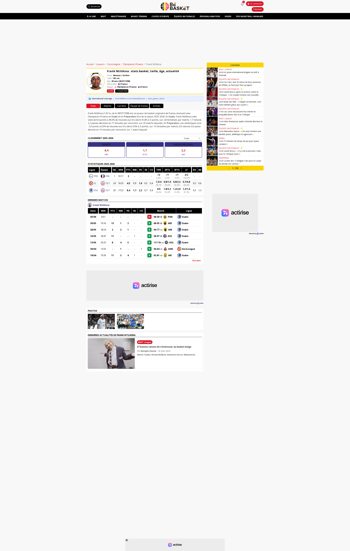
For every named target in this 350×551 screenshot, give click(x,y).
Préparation (130, 116)
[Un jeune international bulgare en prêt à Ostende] (212, 72)
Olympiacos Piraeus (133, 64)
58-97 (156, 236)
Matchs (107, 105)
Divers (228, 16)
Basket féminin (139, 16)
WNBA (222, 138)
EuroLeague (113, 64)
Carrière (121, 105)
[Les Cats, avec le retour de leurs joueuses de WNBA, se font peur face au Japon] (212, 82)
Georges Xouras (148, 351)
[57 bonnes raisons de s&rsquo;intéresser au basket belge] (111, 353)
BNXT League (144, 342)
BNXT (103, 16)
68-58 (156, 216)
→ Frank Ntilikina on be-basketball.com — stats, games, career (138, 98)
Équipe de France (139, 105)
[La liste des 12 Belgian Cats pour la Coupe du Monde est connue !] (212, 161)
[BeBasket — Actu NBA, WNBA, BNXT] (175, 6)
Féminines (224, 158)
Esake (115, 116)
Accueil (89, 64)
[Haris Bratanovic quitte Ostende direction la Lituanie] (212, 121)
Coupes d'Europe (160, 16)
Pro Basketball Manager (249, 16)
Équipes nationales (184, 16)
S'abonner (257, 9)
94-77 (156, 229)
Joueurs (100, 64)
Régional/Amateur (210, 16)
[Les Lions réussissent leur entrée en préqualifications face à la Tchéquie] (212, 111)
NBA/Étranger (118, 16)
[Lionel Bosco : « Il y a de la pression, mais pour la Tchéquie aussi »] (212, 151)
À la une (91, 16)
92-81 (156, 255)
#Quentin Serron (175, 354)
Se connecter (256, 3)
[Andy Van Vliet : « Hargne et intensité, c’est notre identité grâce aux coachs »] (212, 102)
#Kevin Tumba (143, 354)
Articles (156, 105)
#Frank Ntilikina (158, 354)
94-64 (156, 248)
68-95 (156, 223)
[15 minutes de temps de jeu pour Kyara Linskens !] (212, 141)
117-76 (157, 242)
